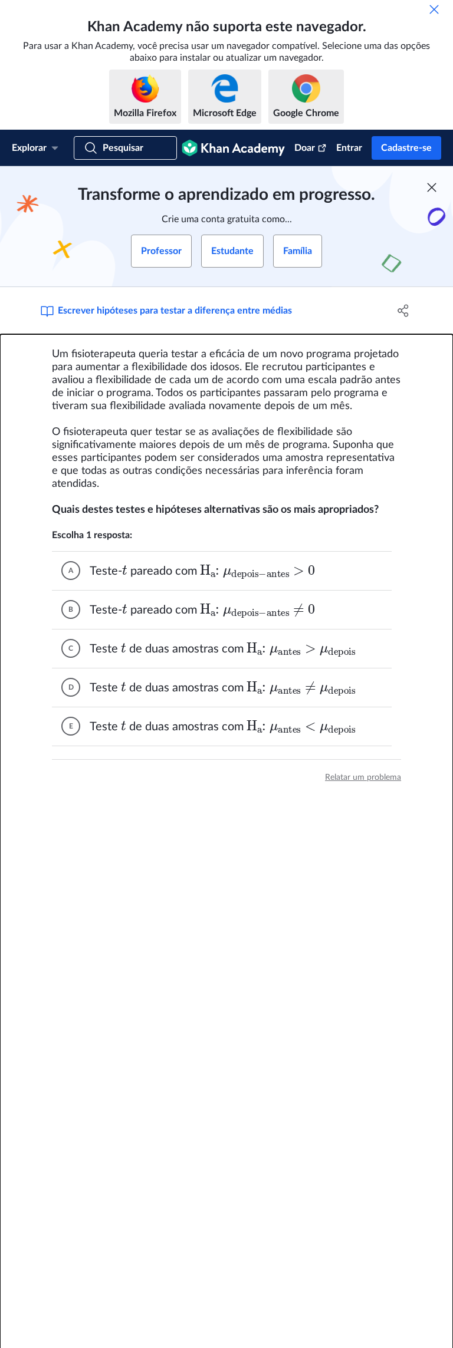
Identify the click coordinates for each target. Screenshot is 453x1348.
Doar (304, 148)
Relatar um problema (363, 777)
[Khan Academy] (233, 148)
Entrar (349, 148)
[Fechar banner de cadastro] (432, 187)
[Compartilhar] (403, 310)
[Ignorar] (434, 9)
